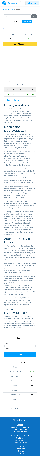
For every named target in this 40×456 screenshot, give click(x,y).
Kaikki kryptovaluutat (20, 432)
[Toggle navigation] (23, 3)
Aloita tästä (32, 3)
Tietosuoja (20, 453)
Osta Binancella (20, 44)
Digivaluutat (13, 3)
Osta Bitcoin (20, 438)
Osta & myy (27, 21)
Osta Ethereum (20, 440)
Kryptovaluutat (8, 9)
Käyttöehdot (20, 451)
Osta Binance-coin (20, 442)
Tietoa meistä (20, 449)
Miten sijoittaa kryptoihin (20, 427)
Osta (20, 354)
